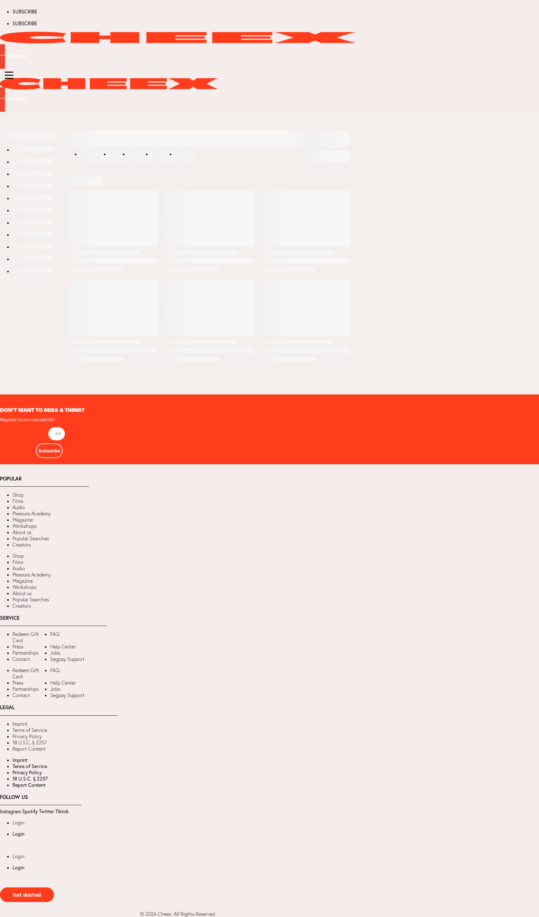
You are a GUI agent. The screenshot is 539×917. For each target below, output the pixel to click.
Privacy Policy (27, 736)
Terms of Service (29, 730)
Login (18, 822)
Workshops (24, 526)
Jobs (55, 653)
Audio (18, 507)
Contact (21, 659)
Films (17, 501)
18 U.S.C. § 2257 (29, 742)
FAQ (55, 634)
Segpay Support (67, 659)
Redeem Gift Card (25, 637)
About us (22, 532)
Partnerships (25, 653)
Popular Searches (30, 538)
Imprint (19, 724)
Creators (21, 545)
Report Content (29, 749)
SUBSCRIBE (24, 11)
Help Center (63, 646)
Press (17, 646)
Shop (18, 495)
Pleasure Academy (31, 513)
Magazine (22, 520)
